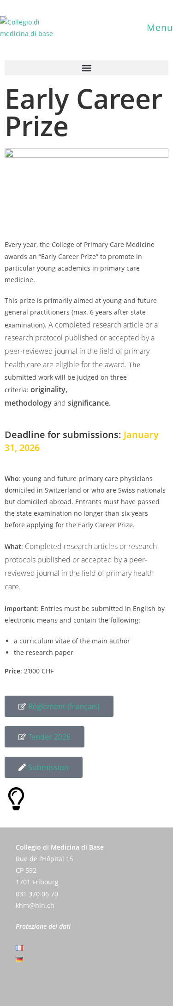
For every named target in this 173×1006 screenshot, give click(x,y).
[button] (86, 67)
